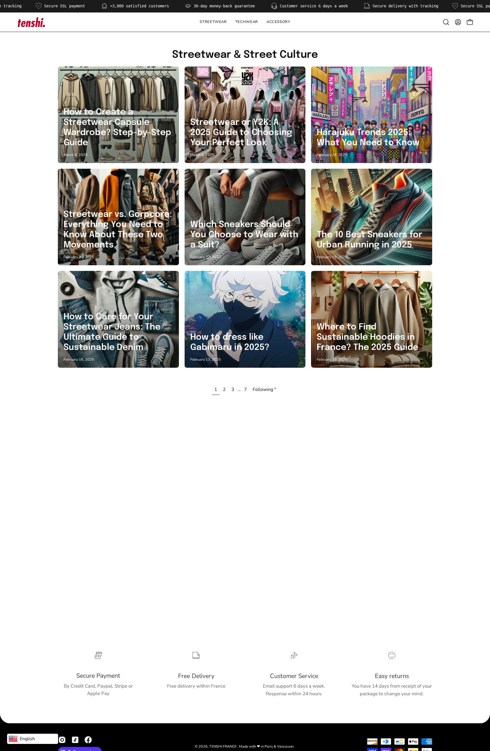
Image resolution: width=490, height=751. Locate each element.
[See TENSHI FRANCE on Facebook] (88, 740)
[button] (246, 22)
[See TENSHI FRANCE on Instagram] (62, 740)
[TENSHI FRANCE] (31, 22)
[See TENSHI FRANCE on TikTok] (75, 740)
